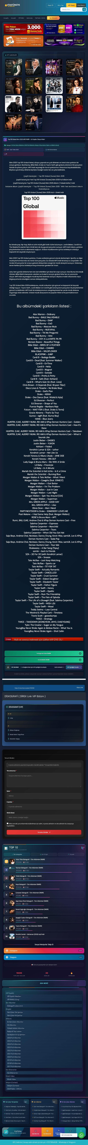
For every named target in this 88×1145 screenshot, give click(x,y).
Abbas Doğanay (14, 730)
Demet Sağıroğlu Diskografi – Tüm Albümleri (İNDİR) (32, 909)
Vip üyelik (13, 18)
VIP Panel (71, 5)
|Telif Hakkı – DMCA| (40, 18)
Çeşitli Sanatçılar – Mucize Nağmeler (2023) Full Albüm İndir (73, 1113)
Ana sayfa (6, 18)
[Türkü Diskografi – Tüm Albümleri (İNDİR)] (12, 880)
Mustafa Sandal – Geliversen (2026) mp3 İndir (30, 934)
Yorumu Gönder (43, 832)
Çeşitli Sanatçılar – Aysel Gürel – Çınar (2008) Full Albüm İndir (73, 1110)
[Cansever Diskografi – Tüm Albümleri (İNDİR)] (12, 897)
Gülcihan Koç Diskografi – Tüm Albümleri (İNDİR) (45, 1121)
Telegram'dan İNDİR (43, 653)
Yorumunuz (12, 771)
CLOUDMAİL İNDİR (44, 660)
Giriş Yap (61, 5)
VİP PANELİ (21, 18)
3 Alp (11, 718)
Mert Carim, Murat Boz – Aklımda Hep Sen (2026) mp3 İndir (17, 1110)
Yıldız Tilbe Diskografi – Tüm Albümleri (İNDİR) (30, 859)
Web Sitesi (10, 813)
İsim (9, 791)
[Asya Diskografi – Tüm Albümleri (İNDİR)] (12, 888)
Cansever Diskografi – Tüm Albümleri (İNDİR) (30, 893)
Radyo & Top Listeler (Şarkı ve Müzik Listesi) (47, 145)
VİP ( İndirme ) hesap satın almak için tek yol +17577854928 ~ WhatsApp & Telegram (44, 1142)
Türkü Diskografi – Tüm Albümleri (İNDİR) (29, 876)
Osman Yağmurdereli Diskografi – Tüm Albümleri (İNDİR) (45, 1113)
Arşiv (25, 1102)
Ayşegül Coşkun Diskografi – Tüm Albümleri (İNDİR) (32, 918)
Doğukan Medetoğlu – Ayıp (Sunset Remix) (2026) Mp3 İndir (17, 1106)
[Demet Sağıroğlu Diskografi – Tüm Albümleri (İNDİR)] (12, 913)
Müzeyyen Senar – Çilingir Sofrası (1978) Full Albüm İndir (73, 1121)
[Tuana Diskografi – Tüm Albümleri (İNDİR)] (12, 930)
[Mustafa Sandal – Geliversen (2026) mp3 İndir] (12, 938)
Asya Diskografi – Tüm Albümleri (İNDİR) (28, 884)
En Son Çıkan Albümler (18, 145)
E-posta (10, 802)
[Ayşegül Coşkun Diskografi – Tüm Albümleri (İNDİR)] (12, 922)
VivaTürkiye (13, 5)
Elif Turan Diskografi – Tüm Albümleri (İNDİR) (45, 1117)
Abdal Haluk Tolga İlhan (17, 734)
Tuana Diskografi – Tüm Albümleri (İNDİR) (29, 926)
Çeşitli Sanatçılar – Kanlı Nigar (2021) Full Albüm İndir (73, 1117)
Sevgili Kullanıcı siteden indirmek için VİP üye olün (39, 639)
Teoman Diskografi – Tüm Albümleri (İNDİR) (29, 868)
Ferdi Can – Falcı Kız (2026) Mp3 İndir (15, 1113)
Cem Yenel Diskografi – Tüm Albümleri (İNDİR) (45, 1106)
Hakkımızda (29, 18)
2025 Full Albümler (29, 145)
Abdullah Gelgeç (15, 739)
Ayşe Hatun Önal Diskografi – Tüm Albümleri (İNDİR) (32, 901)
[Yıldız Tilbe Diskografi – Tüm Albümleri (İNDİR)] (12, 863)
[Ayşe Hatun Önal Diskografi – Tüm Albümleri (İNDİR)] (12, 905)
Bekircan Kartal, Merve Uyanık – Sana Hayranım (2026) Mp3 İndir (17, 1121)
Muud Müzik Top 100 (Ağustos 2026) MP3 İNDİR (73, 1106)
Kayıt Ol (50, 5)
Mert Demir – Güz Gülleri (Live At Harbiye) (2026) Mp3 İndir (17, 1117)
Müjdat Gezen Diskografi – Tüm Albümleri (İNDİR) (45, 1110)
